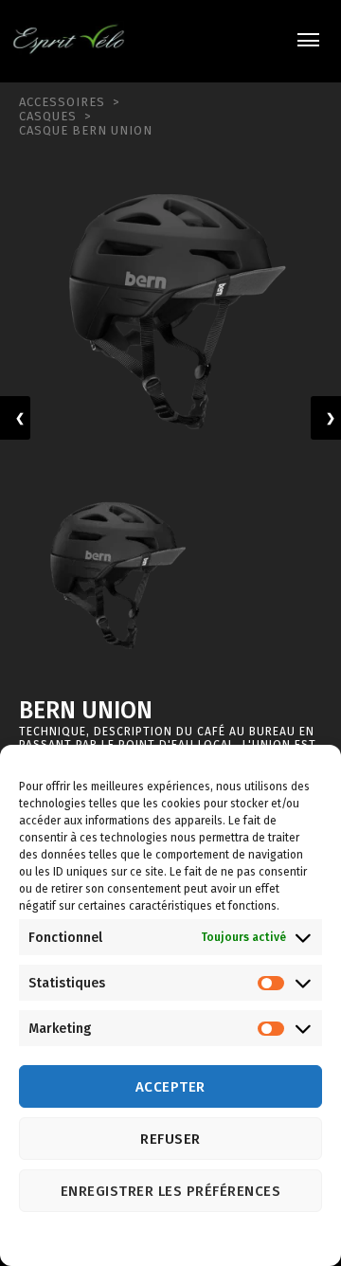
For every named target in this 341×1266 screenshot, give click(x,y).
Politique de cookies (151, 1240)
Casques (48, 116)
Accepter (170, 1086)
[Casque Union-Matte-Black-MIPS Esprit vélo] (170, 308)
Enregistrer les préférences (171, 1191)
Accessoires (62, 102)
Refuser (170, 1139)
